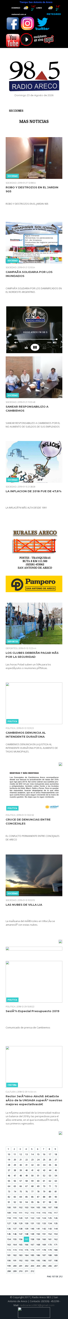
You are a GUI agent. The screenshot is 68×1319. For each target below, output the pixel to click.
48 (20, 1175)
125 (50, 1218)
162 (55, 1239)
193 (26, 1260)
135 (55, 1223)
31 (26, 1164)
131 (32, 1223)
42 (38, 1170)
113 (32, 1212)
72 (56, 1186)
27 (56, 1159)
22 (26, 1159)
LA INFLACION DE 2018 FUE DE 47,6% (33, 491)
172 (9, 1249)
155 (14, 1239)
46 (9, 1175)
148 (26, 1234)
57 (20, 1180)
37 (9, 1170)
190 (9, 1260)
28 (9, 1164)
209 (14, 1271)
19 (9, 1159)
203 (32, 1265)
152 (50, 1234)
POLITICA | (11, 728)
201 (20, 1265)
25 (44, 1159)
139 (26, 1228)
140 (32, 1228)
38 (15, 1170)
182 (14, 1255)
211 (26, 1271)
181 (9, 1255)
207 (55, 1265)
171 (55, 1244)
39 (20, 1170)
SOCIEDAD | (11, 183)
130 (26, 1223)
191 (14, 1260)
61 (44, 1180)
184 (26, 1255)
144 (55, 1228)
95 (32, 1202)
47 (15, 1175)
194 (32, 1260)
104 (32, 1207)
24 (38, 1159)
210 (20, 1271)
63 (56, 1180)
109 (9, 1212)
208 (9, 1271)
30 (20, 1164)
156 (20, 1239)
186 (38, 1255)
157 (26, 1239)
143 (50, 1228)
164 (14, 1244)
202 (26, 1265)
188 (50, 1255)
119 (14, 1218)
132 (38, 1223)
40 (26, 1170)
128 (14, 1223)
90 (56, 1196)
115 (44, 1212)
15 (38, 1154)
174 (20, 1249)
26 (50, 1159)
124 (44, 1218)
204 (38, 1265)
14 (32, 1154)
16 (44, 1154)
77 (32, 1191)
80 (50, 1191)
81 (56, 1191)
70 (44, 1186)
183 (20, 1255)
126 (55, 1218)
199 (9, 1265)
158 (32, 1239)
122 (32, 1218)
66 (20, 1186)
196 (44, 1260)
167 (32, 1244)
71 (50, 1186)
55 (9, 1180)
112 (26, 1212)
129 (20, 1223)
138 (20, 1228)
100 (9, 1207)
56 (15, 1180)
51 (38, 1175)
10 (9, 1154)
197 (50, 1260)
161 (50, 1239)
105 (38, 1207)
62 (50, 1180)
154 (9, 1239)
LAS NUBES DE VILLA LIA (24, 904)
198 (55, 1260)
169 (44, 1244)
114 (38, 1212)
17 (50, 1154)
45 (56, 1170)
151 (44, 1234)
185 (32, 1255)
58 (26, 1180)
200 (14, 1265)
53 (50, 1175)
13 (26, 1154)
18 (56, 1154)
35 (50, 1164)
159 (38, 1239)
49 (26, 1175)
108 (55, 1207)
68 (32, 1186)
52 (44, 1175)
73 (9, 1191)
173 (14, 1249)
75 (20, 1191)
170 (50, 1244)
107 (50, 1207)
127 (9, 1223)
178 (44, 1249)
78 (38, 1191)
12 (20, 1154)
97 (44, 1202)
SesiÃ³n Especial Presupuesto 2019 (32, 1011)
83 (15, 1196)
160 (44, 1239)
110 (14, 1212)
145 (9, 1234)
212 (32, 1271)
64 (9, 1186)
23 (32, 1159)
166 (26, 1244)
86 (32, 1196)
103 (26, 1207)
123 (38, 1218)
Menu (8, 4)
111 (20, 1212)
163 (9, 1244)
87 (38, 1196)
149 (32, 1234)
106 (44, 1207)
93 (20, 1202)
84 (20, 1196)
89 (50, 1196)
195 (38, 1260)
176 (32, 1249)
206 (50, 1265)
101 (14, 1207)
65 (15, 1186)
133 (44, 1223)
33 (38, 1164)
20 (15, 1159)
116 (50, 1212)
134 (50, 1223)
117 (55, 1212)
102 (20, 1207)
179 (50, 1249)
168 (38, 1244)
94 (26, 1202)
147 (20, 1234)
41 (32, 1170)
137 (14, 1228)
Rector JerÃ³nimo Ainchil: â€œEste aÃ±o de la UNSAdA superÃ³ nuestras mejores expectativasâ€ (34, 1100)
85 (26, 1196)
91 (9, 1202)
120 (20, 1218)
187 (44, 1255)
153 (55, 1234)
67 (26, 1186)
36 (56, 1164)
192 (20, 1260)
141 (38, 1228)
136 (9, 1228)
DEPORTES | (12, 648)
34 (44, 1164)
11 (15, 1154)
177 (38, 1249)
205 (44, 1265)
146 (14, 1234)
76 (26, 1191)
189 (55, 1255)
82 (9, 1196)
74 (15, 1191)
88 (44, 1196)
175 (26, 1249)
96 (38, 1202)
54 (56, 1175)
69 (38, 1186)
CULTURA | (11, 1091)
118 (9, 1218)
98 (50, 1202)
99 (56, 1202)
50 (32, 1175)
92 (15, 1202)
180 (55, 1249)
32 (32, 1164)
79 (44, 1191)
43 (44, 1170)
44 (50, 1170)
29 (15, 1164)
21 (20, 1159)
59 (32, 1180)
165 (20, 1244)
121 (26, 1218)
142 (44, 1228)
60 (38, 1180)
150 (38, 1234)
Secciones (16, 110)
